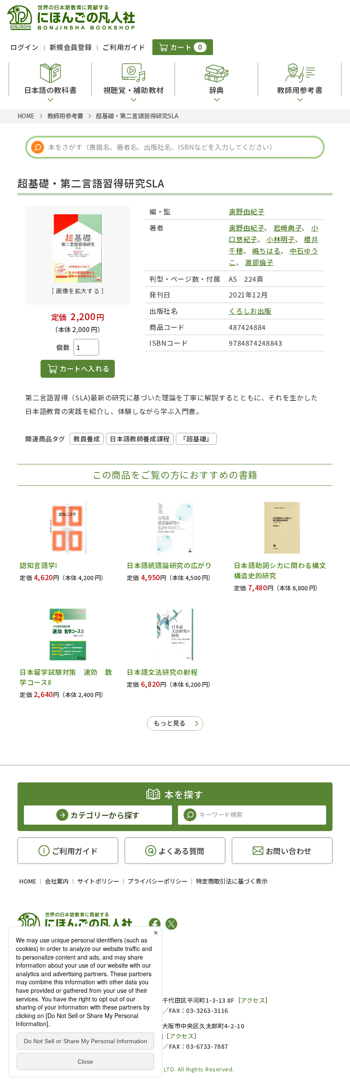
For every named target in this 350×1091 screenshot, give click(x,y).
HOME (27, 881)
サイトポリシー (98, 881)
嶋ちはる (266, 250)
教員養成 (86, 438)
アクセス (253, 1000)
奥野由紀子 (246, 211)
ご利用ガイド (123, 47)
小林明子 (280, 239)
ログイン (24, 47)
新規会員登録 (71, 47)
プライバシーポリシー (157, 881)
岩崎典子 (288, 227)
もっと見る (170, 722)
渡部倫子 (259, 262)
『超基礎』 (196, 438)
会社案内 (57, 881)
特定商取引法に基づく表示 (232, 881)
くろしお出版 (250, 311)
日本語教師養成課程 (139, 438)
